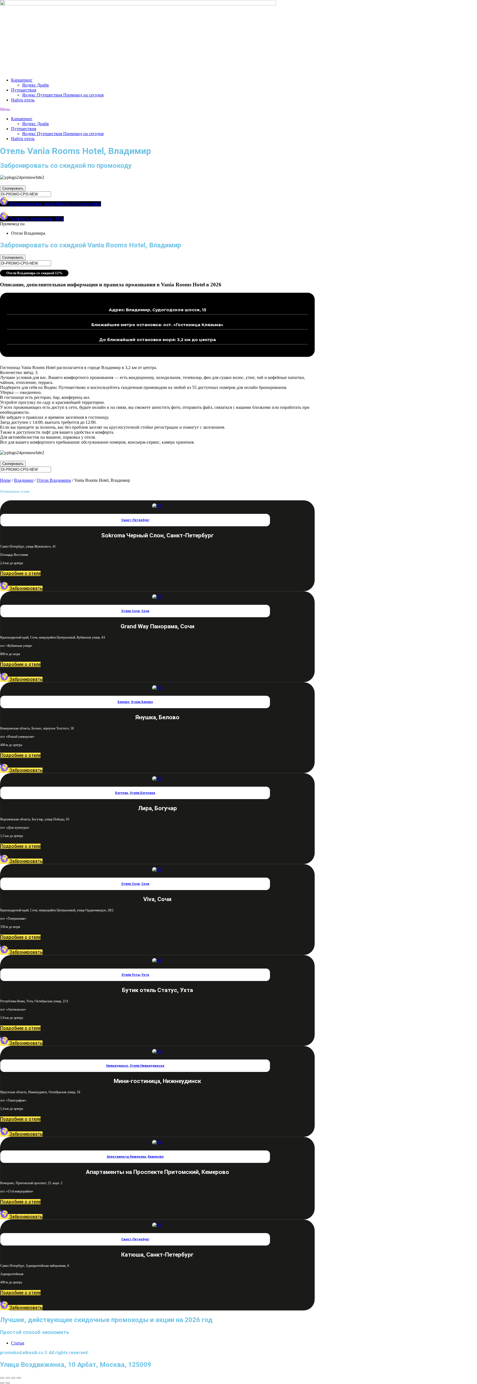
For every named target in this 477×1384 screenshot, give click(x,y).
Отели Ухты (130, 975)
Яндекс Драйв (35, 85)
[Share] (8, 1378)
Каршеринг (22, 80)
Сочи (145, 611)
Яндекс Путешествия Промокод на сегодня (63, 95)
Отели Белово (142, 702)
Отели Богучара (142, 793)
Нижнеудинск (117, 1066)
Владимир (23, 480)
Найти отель (23, 100)
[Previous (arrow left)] (2, 1383)
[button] (238, 109)
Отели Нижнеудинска (147, 1066)
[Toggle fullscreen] (13, 1378)
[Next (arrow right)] (8, 1383)
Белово (123, 702)
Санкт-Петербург (135, 520)
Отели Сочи (130, 611)
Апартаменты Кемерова (126, 1156)
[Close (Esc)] (2, 1378)
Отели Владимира (54, 480)
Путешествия (23, 90)
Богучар (121, 793)
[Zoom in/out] (19, 1378)
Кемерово (156, 1156)
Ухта (145, 975)
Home (5, 480)
